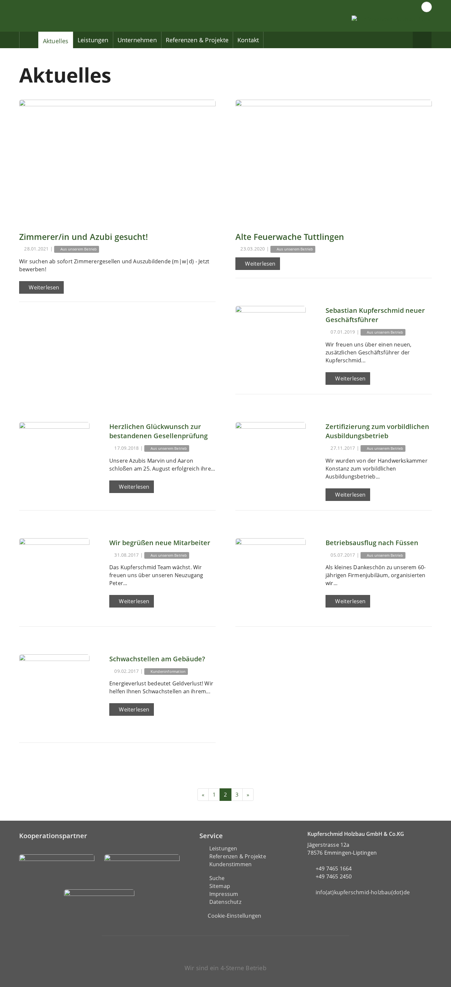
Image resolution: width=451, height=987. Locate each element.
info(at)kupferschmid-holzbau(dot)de (363, 892)
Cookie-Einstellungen (234, 915)
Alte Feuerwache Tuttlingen (289, 236)
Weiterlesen (43, 287)
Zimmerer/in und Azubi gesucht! (83, 236)
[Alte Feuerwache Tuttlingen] (333, 161)
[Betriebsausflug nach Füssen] (270, 573)
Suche (217, 878)
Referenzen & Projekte (197, 40)
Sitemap (219, 886)
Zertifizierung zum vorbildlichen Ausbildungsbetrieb (377, 431)
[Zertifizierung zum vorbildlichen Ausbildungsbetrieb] (270, 457)
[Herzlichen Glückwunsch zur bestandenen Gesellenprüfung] (54, 457)
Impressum (223, 894)
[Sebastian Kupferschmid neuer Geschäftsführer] (270, 341)
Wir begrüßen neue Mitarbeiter (159, 542)
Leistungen (93, 40)
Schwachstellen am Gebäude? (157, 658)
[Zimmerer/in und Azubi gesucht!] (117, 161)
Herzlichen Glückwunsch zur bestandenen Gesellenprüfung (158, 431)
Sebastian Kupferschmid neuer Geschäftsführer (375, 315)
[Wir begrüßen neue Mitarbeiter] (54, 573)
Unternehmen (137, 40)
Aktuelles (56, 41)
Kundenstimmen (230, 864)
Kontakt (248, 40)
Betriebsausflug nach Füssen (372, 542)
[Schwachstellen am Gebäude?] (54, 689)
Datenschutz (225, 901)
